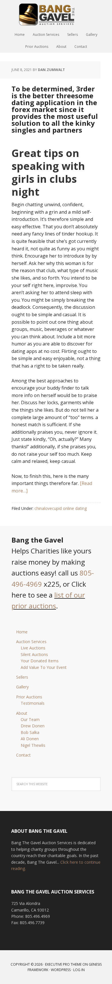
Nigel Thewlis (33, 745)
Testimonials (33, 703)
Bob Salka (30, 732)
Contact (23, 755)
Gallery (22, 687)
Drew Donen (33, 725)
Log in (79, 969)
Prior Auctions (29, 697)
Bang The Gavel (56, 14)
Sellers (22, 677)
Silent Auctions (34, 654)
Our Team (30, 719)
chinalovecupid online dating (60, 508)
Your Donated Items (40, 660)
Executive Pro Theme (63, 964)
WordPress (61, 969)
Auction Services (31, 641)
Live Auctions (33, 648)
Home (22, 632)
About (21, 713)
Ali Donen (30, 738)
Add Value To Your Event (44, 667)
